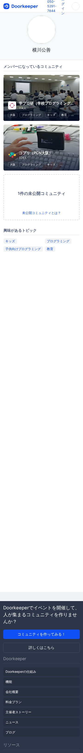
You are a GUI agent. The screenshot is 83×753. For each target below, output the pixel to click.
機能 (9, 682)
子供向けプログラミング (23, 249)
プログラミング (31, 115)
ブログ (10, 732)
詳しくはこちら (41, 647)
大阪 (12, 115)
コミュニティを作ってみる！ (41, 634)
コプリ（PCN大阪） (36, 153)
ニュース (12, 722)
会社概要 (12, 692)
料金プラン (14, 702)
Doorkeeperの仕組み (21, 671)
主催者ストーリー (18, 712)
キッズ (51, 115)
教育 (64, 115)
